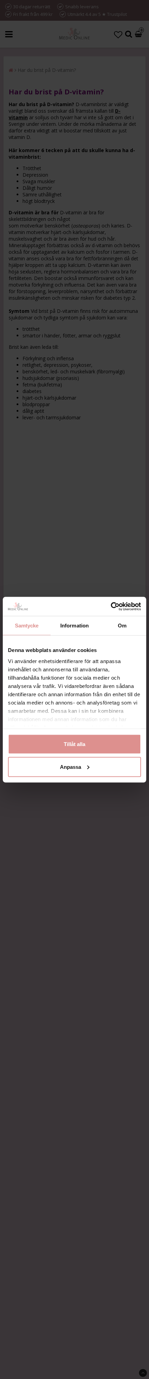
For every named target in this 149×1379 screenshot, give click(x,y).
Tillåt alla (74, 744)
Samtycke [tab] (27, 625)
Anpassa (70, 767)
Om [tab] (122, 625)
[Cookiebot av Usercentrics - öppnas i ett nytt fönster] (110, 606)
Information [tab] (74, 625)
